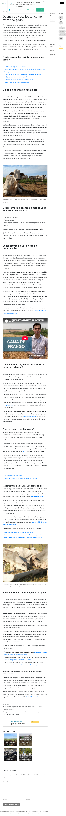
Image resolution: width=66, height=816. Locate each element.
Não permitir (31, 10)
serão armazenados (30, 416)
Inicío (4, 11)
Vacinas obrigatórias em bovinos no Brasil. (18, 660)
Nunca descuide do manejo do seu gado (17, 82)
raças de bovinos (41, 233)
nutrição (62, 28)
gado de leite (61, 23)
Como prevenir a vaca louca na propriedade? (19, 72)
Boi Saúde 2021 (4, 811)
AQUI (24, 451)
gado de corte (61, 18)
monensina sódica (37, 496)
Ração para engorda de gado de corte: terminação (20, 478)
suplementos (9, 405)
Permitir (40, 10)
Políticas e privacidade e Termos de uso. (30, 813)
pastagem (62, 31)
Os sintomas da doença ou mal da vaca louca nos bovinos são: (24, 69)
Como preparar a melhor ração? (16, 77)
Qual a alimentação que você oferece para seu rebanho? (22, 74)
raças (61, 38)
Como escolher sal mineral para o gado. (26, 665)
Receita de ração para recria (13, 476)
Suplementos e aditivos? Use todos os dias (20, 79)
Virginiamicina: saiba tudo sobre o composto (18, 532)
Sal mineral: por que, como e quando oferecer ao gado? (22, 535)
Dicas (52, 51)
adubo (45, 294)
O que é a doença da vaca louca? (15, 67)
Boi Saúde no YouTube (33, 697)
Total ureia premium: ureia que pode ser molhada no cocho (23, 537)
